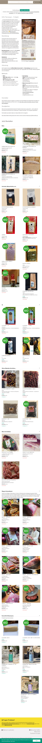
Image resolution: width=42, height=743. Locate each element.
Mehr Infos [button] (13, 741)
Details (24, 296)
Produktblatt (31, 60)
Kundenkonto (37, 2)
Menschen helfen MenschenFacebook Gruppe (35, 731)
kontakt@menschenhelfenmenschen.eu (10, 723)
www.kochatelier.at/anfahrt (28, 92)
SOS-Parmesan (13, 2)
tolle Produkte (6, 21)
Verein (30, 2)
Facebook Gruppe (30, 723)
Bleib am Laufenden (8, 730)
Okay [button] (37, 740)
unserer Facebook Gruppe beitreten (25, 13)
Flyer (27, 60)
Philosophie (23, 2)
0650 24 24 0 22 (8, 725)
